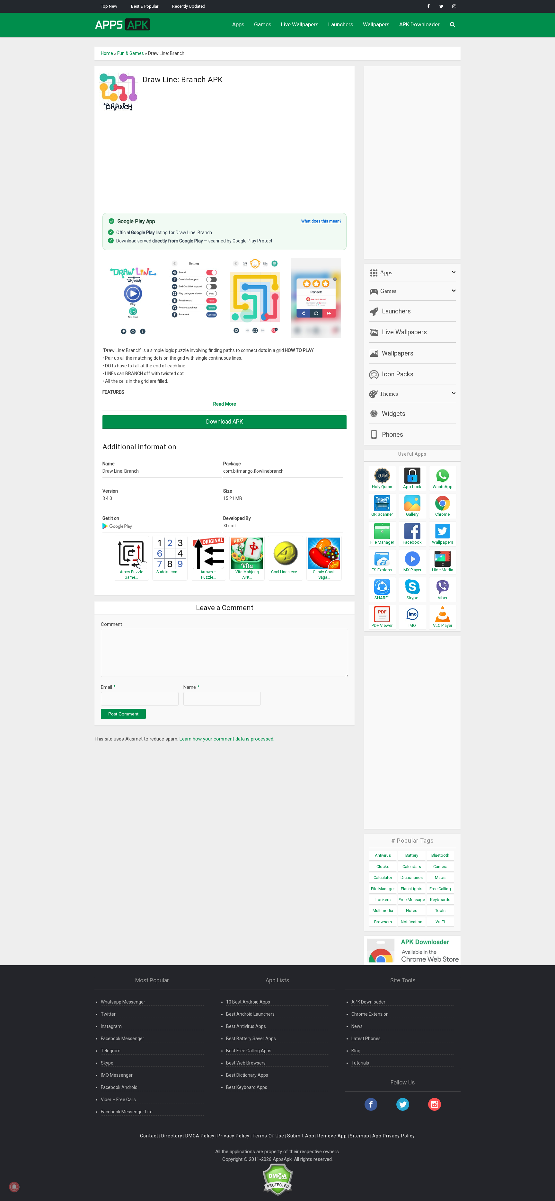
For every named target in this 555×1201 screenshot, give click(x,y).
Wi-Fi (440, 921)
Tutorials (360, 1063)
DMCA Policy (200, 1135)
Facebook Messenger (122, 1038)
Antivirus (383, 855)
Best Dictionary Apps (247, 1075)
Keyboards (440, 899)
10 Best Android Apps (248, 1002)
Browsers (383, 921)
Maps (440, 877)
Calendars (411, 866)
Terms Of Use (268, 1135)
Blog (355, 1050)
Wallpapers (376, 24)
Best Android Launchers (250, 1014)
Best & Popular (144, 6)
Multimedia (383, 910)
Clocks (382, 866)
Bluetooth (440, 855)
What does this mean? (321, 221)
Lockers (383, 899)
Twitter (108, 1014)
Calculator (383, 877)
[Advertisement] (224, 158)
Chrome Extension (370, 1014)
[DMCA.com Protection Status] (277, 1179)
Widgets (393, 413)
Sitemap (359, 1135)
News (357, 1026)
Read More (224, 404)
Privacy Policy (233, 1135)
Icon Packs (397, 374)
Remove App (332, 1135)
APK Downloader (419, 24)
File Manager (383, 888)
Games (262, 24)
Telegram (110, 1050)
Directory (171, 1135)
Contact (149, 1135)
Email (108, 687)
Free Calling (440, 888)
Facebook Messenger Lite (127, 1111)
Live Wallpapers (300, 24)
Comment (111, 624)
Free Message (412, 899)
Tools (440, 910)
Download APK (224, 421)
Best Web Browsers (246, 1063)
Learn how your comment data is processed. (227, 739)
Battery (411, 855)
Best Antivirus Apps (246, 1026)
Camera (440, 866)
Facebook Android (119, 1087)
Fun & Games (130, 53)
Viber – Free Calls (118, 1099)
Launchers (340, 24)
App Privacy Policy (393, 1135)
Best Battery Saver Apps (251, 1038)
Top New (109, 6)
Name (191, 687)
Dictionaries (412, 877)
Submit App (300, 1135)
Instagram (111, 1026)
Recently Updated (188, 6)
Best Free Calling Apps (248, 1050)
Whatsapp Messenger (123, 1002)
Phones (392, 434)
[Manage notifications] (14, 1187)
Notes (411, 910)
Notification (411, 921)
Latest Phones (366, 1038)
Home (107, 53)
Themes (388, 393)
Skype (107, 1063)
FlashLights (411, 888)
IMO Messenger (117, 1075)
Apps (238, 24)
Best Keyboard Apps (246, 1087)
